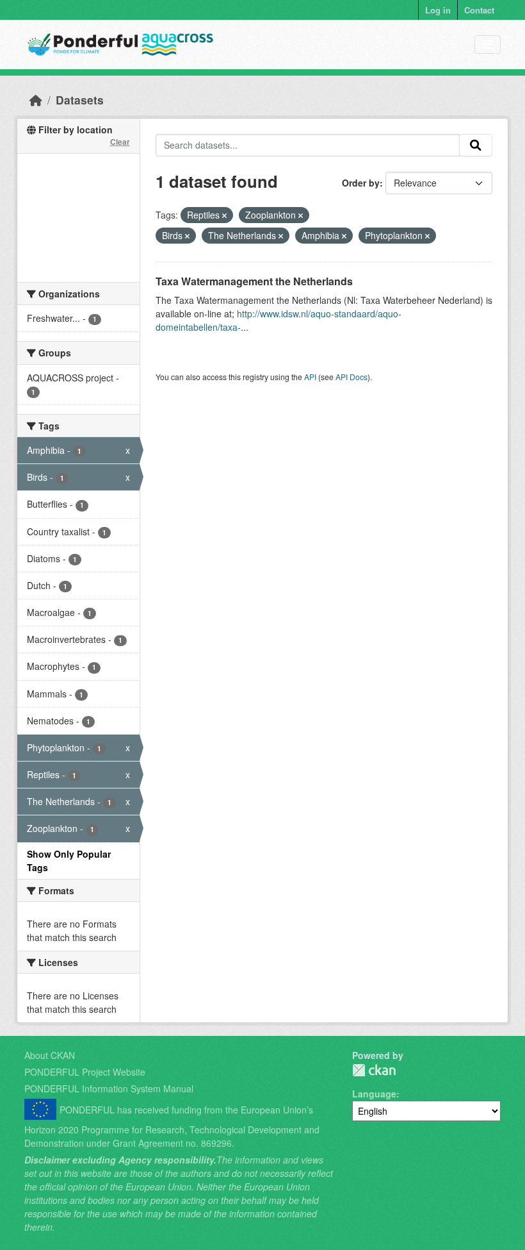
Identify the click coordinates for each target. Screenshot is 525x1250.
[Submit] (475, 145)
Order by (361, 182)
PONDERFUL (374, 1070)
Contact (479, 10)
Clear (120, 141)
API (310, 376)
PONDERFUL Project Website (84, 1071)
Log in (438, 10)
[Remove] (224, 215)
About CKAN (49, 1055)
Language (374, 1093)
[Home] (35, 100)
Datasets (80, 100)
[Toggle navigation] (487, 44)
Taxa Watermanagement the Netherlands (254, 281)
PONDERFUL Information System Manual (108, 1088)
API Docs (351, 376)
